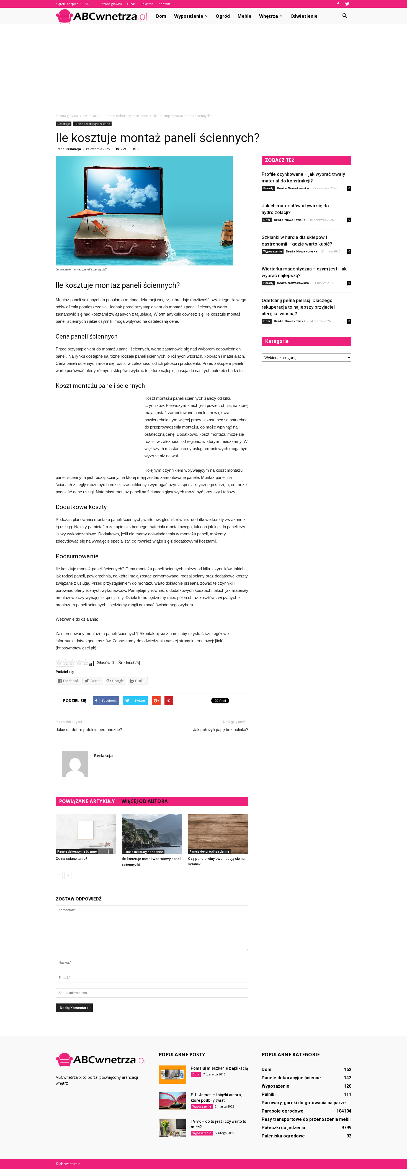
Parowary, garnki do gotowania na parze (304, 1102)
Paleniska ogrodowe (283, 1136)
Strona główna (111, 4)
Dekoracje (63, 124)
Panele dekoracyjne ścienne (92, 124)
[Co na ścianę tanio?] (86, 834)
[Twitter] (347, 4)
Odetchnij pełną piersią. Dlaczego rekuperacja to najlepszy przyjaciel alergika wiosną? (298, 307)
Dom (161, 16)
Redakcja (73, 149)
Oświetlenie (304, 16)
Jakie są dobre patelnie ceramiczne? (89, 729)
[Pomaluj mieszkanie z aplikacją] (172, 1074)
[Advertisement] (203, 71)
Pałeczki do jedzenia (283, 1127)
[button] (344, 16)
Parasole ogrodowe (282, 1111)
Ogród (223, 16)
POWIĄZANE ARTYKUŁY (87, 801)
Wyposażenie (188, 16)
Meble (244, 16)
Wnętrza (268, 16)
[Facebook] (338, 4)
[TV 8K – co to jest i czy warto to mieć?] (172, 1128)
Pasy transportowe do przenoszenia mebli (306, 1119)
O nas (131, 4)
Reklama (147, 4)
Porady (268, 188)
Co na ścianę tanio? (71, 858)
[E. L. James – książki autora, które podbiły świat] (172, 1101)
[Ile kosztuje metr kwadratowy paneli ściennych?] (152, 834)
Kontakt (164, 4)
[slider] (72, 662)
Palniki (268, 1094)
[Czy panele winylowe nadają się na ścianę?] (218, 834)
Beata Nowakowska (293, 188)
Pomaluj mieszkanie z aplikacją (219, 1068)
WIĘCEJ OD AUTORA (145, 801)
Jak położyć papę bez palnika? (220, 729)
